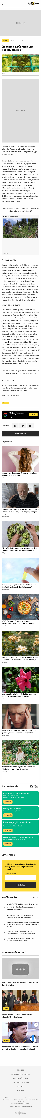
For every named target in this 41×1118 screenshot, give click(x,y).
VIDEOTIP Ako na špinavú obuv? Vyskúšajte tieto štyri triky (20, 984)
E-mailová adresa (10, 873)
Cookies (20, 1070)
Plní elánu (5, 40)
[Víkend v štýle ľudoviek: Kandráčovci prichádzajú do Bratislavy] (20, 1000)
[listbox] (32, 897)
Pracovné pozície (10, 786)
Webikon (29, 1106)
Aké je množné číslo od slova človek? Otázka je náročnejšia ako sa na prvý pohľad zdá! (20, 1047)
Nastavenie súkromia (20, 1074)
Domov (20, 1091)
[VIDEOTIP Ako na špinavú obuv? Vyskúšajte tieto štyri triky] (20, 968)
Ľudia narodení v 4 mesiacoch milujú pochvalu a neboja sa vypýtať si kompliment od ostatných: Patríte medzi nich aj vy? (23, 924)
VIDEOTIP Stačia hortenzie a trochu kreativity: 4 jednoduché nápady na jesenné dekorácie (22, 907)
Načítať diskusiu (20, 433)
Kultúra (6, 1008)
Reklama (20, 1086)
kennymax (17, 1106)
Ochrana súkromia (20, 1082)
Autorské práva (20, 1078)
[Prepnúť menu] (3, 4)
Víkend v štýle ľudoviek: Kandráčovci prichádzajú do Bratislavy (17, 1015)
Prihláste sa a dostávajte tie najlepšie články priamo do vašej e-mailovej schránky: (20, 866)
